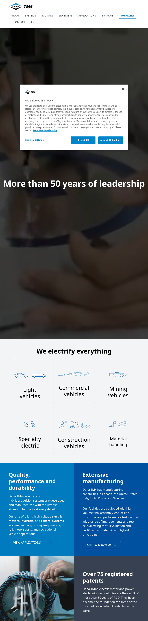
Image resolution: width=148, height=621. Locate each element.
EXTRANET (108, 15)
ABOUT (15, 15)
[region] (74, 117)
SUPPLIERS (127, 15)
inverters (27, 521)
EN (32, 22)
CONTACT (19, 22)
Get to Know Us (102, 545)
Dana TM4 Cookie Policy (45, 130)
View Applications (29, 543)
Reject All (83, 140)
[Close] (123, 89)
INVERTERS (66, 15)
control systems (52, 521)
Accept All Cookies (110, 140)
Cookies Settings (34, 140)
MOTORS (47, 15)
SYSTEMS (30, 15)
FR (42, 22)
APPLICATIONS (87, 15)
